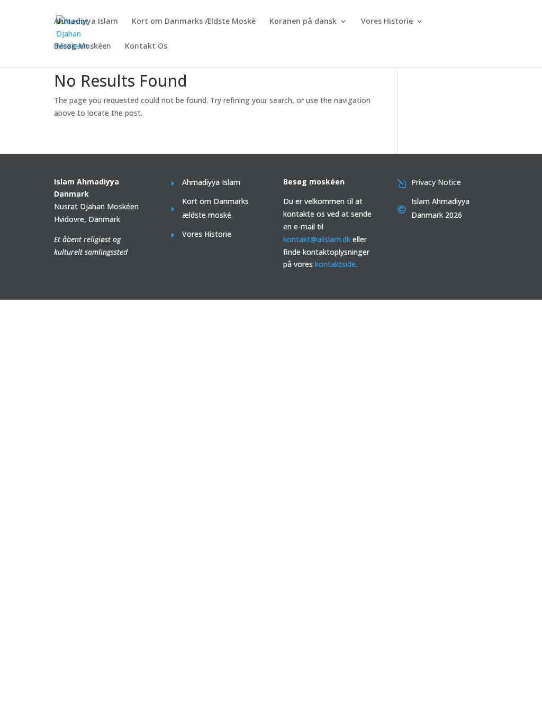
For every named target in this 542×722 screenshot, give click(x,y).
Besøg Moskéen (82, 46)
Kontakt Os (146, 46)
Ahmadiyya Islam (86, 21)
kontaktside (335, 264)
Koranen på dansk (303, 21)
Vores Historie (387, 21)
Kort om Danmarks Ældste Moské (194, 21)
